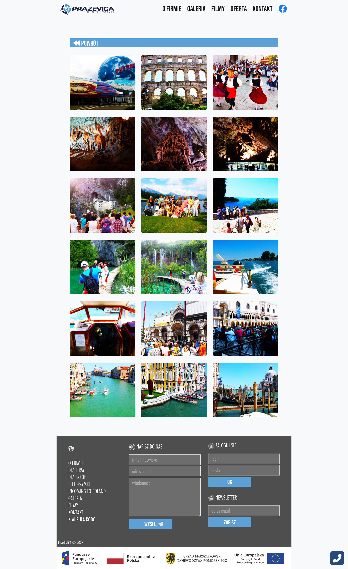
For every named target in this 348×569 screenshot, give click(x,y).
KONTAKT (75, 512)
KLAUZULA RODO (82, 519)
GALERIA (75, 498)
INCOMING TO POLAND (87, 491)
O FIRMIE (76, 462)
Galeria (196, 9)
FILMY (73, 505)
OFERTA (239, 9)
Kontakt (263, 9)
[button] (337, 558)
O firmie (171, 9)
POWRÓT (89, 43)
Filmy (218, 9)
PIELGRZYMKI (79, 484)
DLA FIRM (76, 469)
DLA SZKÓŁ (77, 477)
